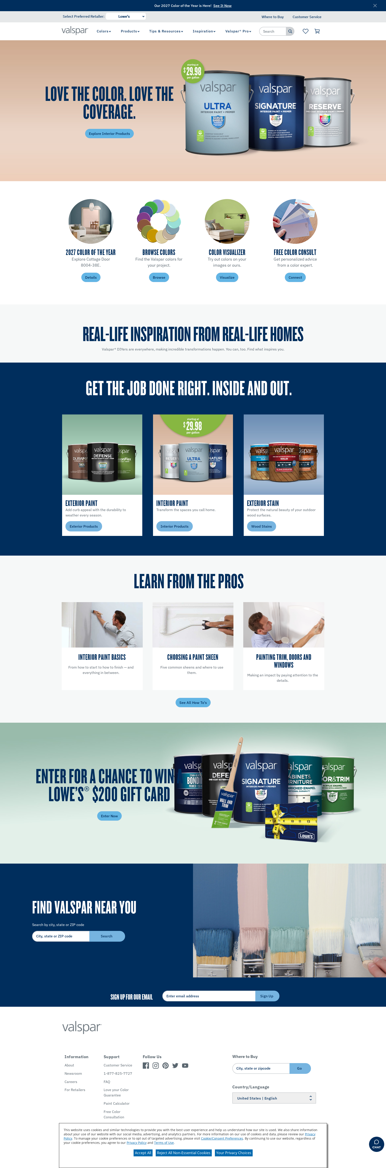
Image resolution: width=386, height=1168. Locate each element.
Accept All (143, 1152)
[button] (243, 613)
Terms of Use (164, 1142)
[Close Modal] (295, 536)
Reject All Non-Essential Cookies (183, 1152)
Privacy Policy (137, 1142)
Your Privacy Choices (233, 1152)
